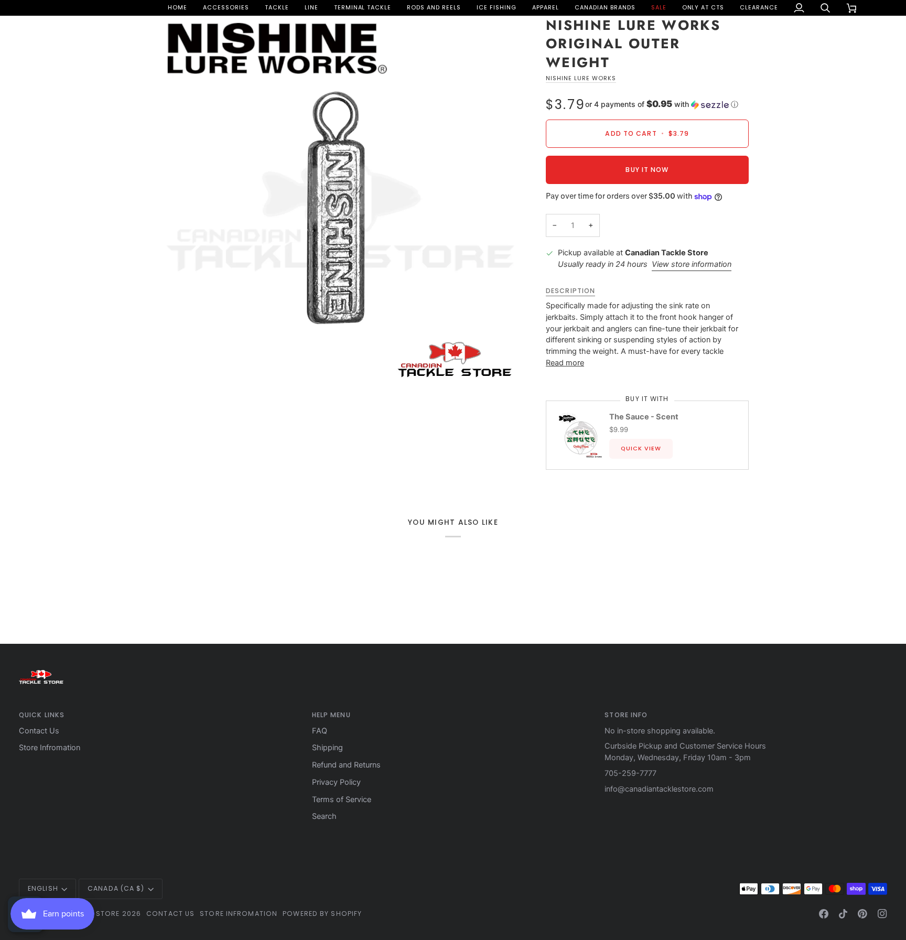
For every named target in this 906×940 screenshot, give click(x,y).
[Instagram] (882, 914)
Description (570, 290)
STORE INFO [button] (626, 714)
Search (324, 816)
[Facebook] (823, 914)
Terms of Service (341, 799)
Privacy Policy (336, 782)
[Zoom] (342, 201)
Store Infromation (49, 747)
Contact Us (39, 731)
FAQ (319, 731)
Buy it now (646, 169)
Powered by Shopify (322, 913)
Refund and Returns (346, 765)
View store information (691, 264)
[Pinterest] (862, 914)
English (43, 888)
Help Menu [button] (331, 714)
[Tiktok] (843, 914)
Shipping (327, 747)
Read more (565, 363)
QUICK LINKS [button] (41, 714)
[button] (226, 8)
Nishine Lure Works (581, 78)
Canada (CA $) (116, 888)
